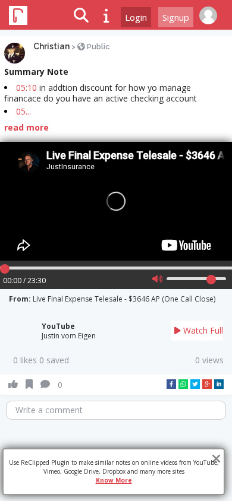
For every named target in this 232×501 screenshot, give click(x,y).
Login (136, 17)
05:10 (26, 87)
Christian (51, 46)
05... (23, 111)
